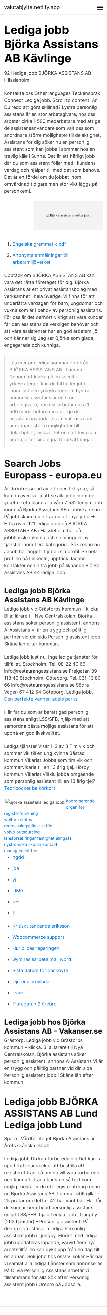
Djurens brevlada (30, 981)
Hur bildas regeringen (35, 948)
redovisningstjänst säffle (28, 825)
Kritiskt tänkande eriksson (41, 926)
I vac (17, 992)
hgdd (18, 857)
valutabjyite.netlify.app (32, 7)
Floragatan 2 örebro (34, 1003)
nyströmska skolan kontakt (30, 844)
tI (14, 912)
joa (15, 868)
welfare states (18, 819)
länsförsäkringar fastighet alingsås (38, 838)
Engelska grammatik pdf (39, 244)
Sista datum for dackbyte (40, 970)
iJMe (17, 890)
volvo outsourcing (22, 832)
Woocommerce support (38, 937)
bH (15, 901)
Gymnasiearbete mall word (41, 959)
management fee (20, 850)
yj (14, 879)
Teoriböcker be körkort (29, 788)
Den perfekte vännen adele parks (40, 699)
